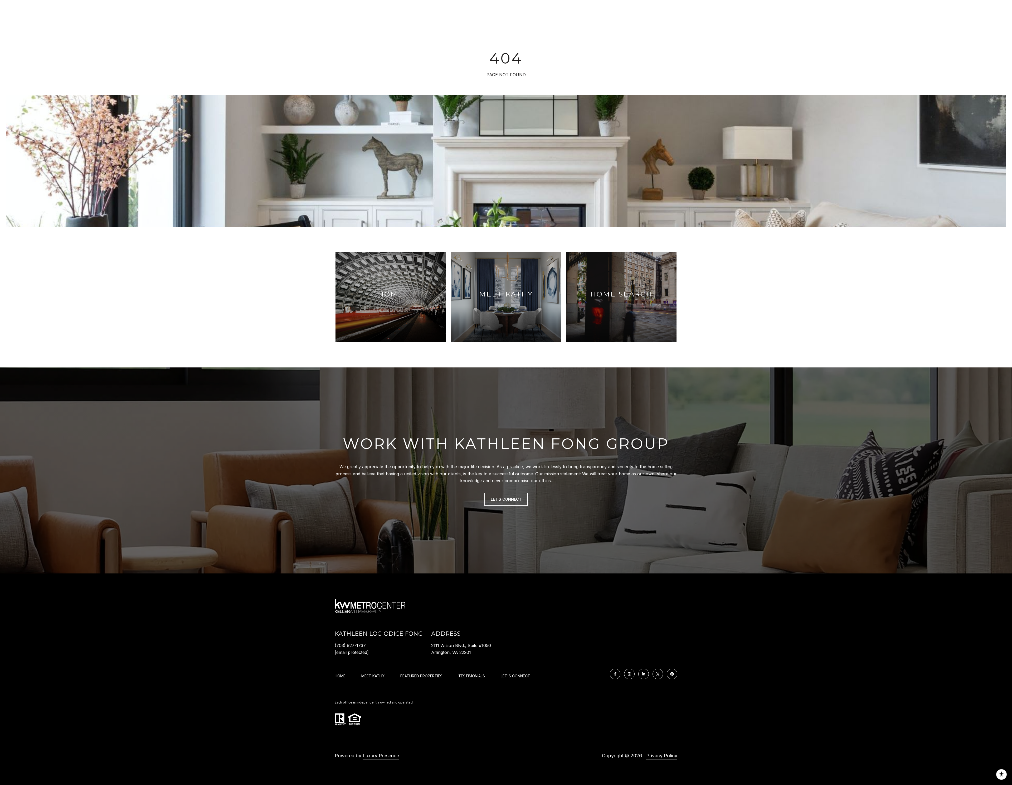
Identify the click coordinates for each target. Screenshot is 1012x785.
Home (340, 676)
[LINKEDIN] (643, 674)
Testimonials (471, 676)
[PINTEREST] (672, 674)
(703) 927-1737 (350, 645)
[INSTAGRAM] (629, 674)
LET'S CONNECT (515, 676)
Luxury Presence (381, 755)
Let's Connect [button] (506, 499)
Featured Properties (421, 676)
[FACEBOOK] (615, 674)
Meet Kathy (373, 676)
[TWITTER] (658, 674)
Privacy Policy (661, 755)
